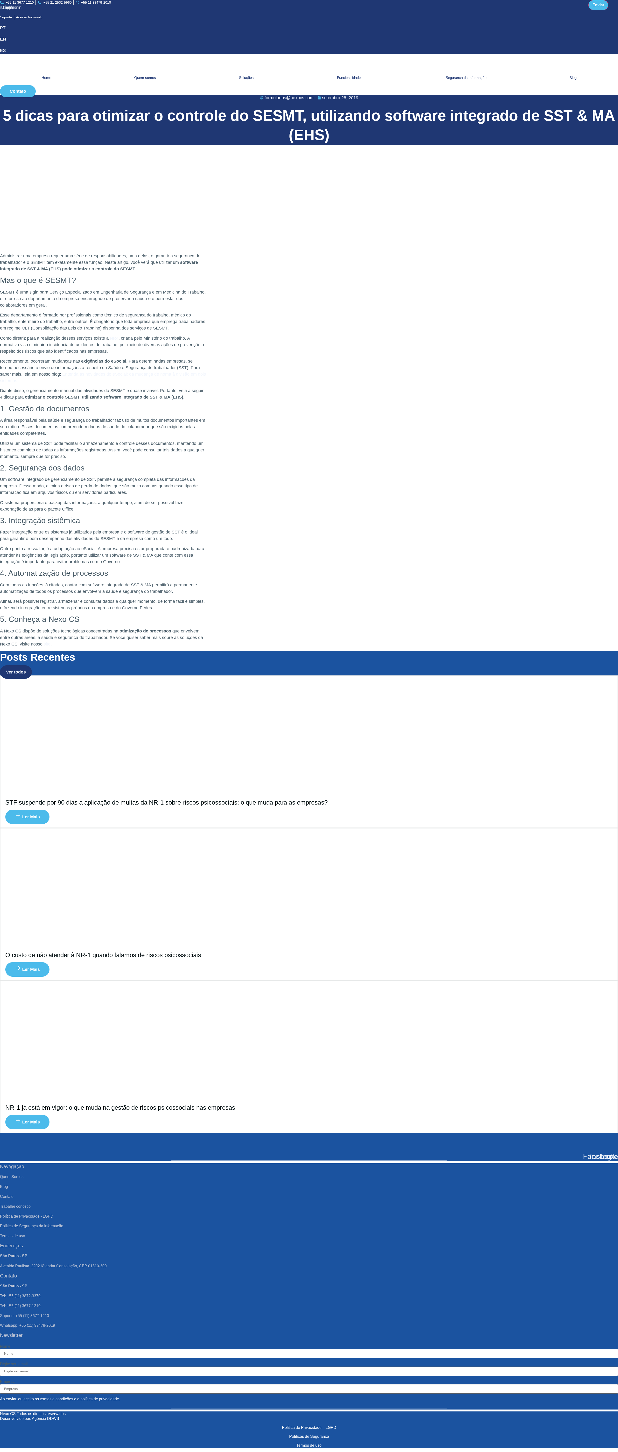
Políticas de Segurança (309, 1436)
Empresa (7, 1382)
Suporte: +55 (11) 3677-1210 (24, 1316)
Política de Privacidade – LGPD (309, 1427)
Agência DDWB (45, 1419)
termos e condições (56, 1399)
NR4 (114, 338)
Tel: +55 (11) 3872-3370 (20, 1296)
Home (46, 78)
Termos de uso (12, 1236)
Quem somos (145, 78)
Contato (7, 1196)
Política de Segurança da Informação (31, 1226)
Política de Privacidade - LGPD (26, 1216)
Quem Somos (11, 1177)
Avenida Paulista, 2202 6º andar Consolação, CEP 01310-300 (53, 1266)
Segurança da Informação (466, 78)
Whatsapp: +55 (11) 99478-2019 (27, 1325)
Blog (572, 78)
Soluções (246, 78)
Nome (5, 1346)
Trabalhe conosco (15, 1206)
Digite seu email (14, 1364)
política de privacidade (99, 1399)
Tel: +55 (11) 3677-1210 (20, 1306)
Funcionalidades (350, 78)
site (47, 644)
